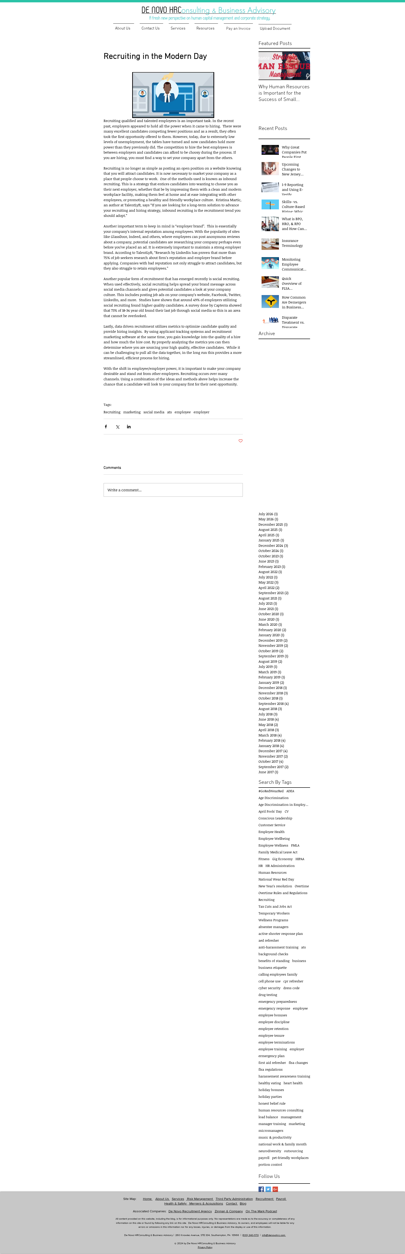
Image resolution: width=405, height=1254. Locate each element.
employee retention (274, 1029)
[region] (216, 10)
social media (153, 412)
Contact (232, 1203)
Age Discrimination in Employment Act (284, 804)
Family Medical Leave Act (278, 852)
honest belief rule (272, 1103)
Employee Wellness (273, 845)
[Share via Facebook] (106, 426)
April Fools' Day (270, 811)
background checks (273, 954)
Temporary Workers (274, 913)
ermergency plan (272, 1056)
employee (183, 412)
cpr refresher (293, 981)
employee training (273, 1049)
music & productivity (275, 1137)
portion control (270, 1164)
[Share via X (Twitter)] (117, 426)
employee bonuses (273, 1015)
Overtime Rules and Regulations (283, 893)
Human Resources (273, 872)
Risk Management (200, 1199)
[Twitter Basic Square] (268, 1189)
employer (201, 412)
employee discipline (274, 1022)
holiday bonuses (271, 1090)
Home (148, 1199)
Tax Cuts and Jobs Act (275, 906)
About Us (162, 1199)
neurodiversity (270, 1151)
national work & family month (283, 1144)
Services (178, 1199)
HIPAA (300, 859)
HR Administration (280, 866)
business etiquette (273, 967)
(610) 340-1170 (250, 1235)
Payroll (281, 1199)
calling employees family (278, 974)
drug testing (268, 995)
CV (287, 811)
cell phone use (270, 981)
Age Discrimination (274, 798)
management (291, 1117)
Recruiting (112, 412)
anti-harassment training (278, 947)
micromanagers (271, 1130)
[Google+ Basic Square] (275, 1189)
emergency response (274, 1008)
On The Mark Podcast (261, 1211)
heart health (293, 1083)
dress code (291, 988)
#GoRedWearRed (271, 791)
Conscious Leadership (275, 818)
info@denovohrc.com (274, 1235)
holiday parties (270, 1097)
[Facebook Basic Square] (261, 1189)
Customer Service (272, 825)
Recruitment (265, 1199)
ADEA (290, 791)
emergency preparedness (278, 1001)
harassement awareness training (284, 1076)
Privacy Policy (205, 1247)
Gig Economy (282, 859)
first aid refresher (272, 1063)
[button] (206, 26)
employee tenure (271, 1035)
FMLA (295, 845)
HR (261, 866)
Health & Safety (176, 1203)
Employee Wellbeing (274, 838)
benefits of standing (274, 961)
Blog (243, 1203)
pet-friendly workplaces (290, 1158)
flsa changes (298, 1063)
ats (169, 412)
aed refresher (269, 940)
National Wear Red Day (276, 879)
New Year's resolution (275, 886)
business (299, 961)
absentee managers (274, 927)
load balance (268, 1117)
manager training (272, 1124)
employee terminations (277, 1042)
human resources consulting (281, 1110)
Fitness (264, 859)
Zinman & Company (229, 1211)
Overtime (302, 886)
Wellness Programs (273, 920)
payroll (264, 1158)
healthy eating (270, 1083)
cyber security (270, 988)
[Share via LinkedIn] (129, 426)
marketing (132, 412)
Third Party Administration (234, 1199)
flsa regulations (271, 1069)
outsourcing (293, 1151)
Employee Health (272, 832)
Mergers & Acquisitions (205, 1203)
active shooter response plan (281, 934)
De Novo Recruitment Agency (190, 1211)
